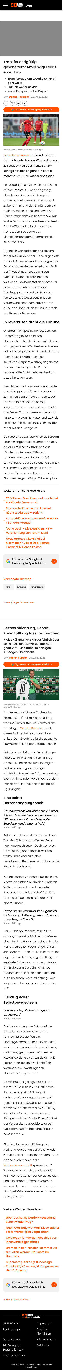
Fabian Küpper (18, 657)
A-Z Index (43, 1345)
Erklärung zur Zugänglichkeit (13, 1347)
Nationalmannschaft (18, 1165)
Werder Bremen (31, 728)
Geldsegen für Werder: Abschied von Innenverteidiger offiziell (31, 1240)
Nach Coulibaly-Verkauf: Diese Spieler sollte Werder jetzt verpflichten (32, 1230)
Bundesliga (21, 587)
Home (7, 602)
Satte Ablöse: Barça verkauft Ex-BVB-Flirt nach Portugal (32, 520)
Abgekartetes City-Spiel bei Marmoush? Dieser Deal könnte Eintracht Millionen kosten (28, 543)
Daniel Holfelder (19, 97)
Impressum (44, 1324)
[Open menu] (6, 5)
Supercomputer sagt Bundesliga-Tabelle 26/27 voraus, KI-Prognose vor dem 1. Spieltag (32, 1266)
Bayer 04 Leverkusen (23, 602)
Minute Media (46, 1340)
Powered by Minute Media (29, 1364)
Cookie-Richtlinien (44, 1331)
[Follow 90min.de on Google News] (54, 561)
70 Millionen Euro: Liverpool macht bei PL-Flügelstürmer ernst (32, 500)
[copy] (24, 103)
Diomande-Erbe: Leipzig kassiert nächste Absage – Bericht (28, 510)
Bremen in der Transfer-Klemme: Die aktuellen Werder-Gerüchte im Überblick (31, 1252)
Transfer (8, 587)
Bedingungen (12, 1329)
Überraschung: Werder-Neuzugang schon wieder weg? (31, 1220)
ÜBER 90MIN (11, 1324)
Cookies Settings (14, 1355)
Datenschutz (11, 1340)
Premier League (37, 587)
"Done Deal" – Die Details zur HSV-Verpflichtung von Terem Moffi (29, 531)
